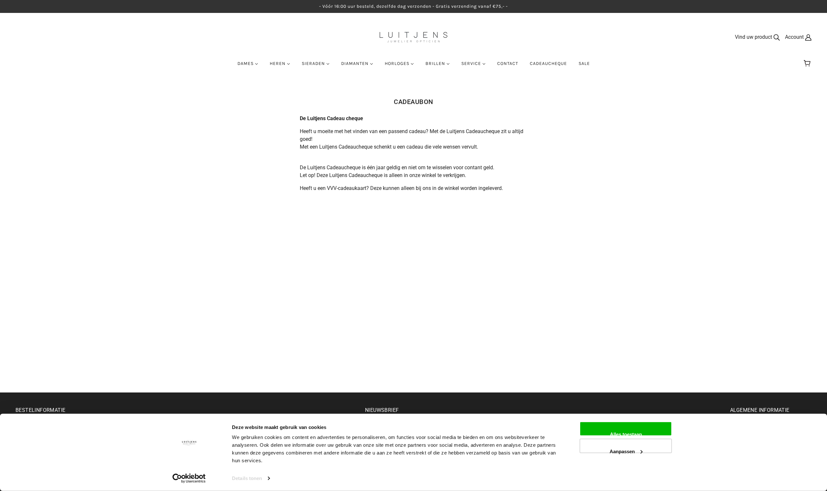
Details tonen (247, 478)
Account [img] (795, 37)
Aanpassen (622, 450)
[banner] (413, 37)
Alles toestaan (626, 434)
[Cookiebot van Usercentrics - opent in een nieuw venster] (189, 478)
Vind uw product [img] (754, 37)
